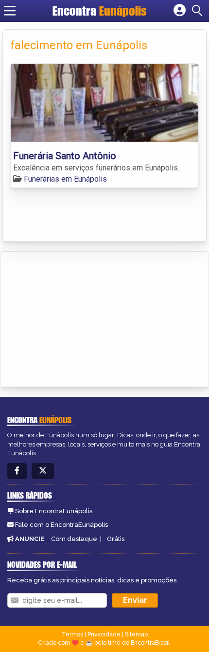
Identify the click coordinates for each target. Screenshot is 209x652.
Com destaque (74, 538)
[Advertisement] (81, 317)
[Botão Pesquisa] (199, 10)
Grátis (115, 538)
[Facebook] (17, 471)
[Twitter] (43, 471)
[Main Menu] (9, 10)
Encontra (99, 10)
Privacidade (104, 634)
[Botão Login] (180, 10)
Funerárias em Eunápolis (65, 179)
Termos (72, 634)
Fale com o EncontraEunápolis (61, 524)
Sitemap (136, 634)
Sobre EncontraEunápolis (53, 511)
